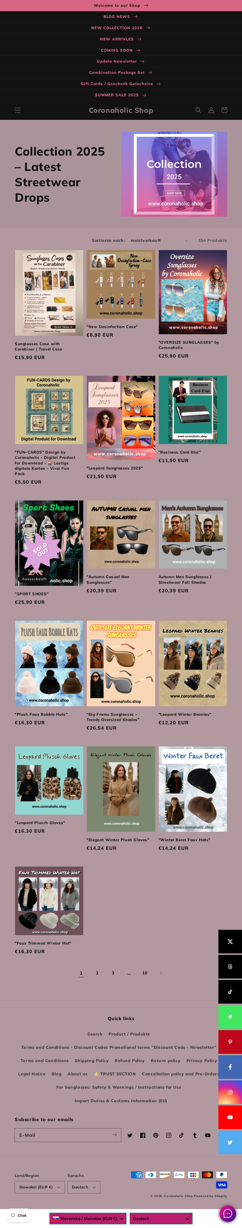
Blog (56, 1074)
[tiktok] (230, 992)
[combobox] (88, 1218)
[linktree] (230, 1017)
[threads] (230, 967)
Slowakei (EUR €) (36, 1187)
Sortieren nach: (108, 240)
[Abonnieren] (114, 1134)
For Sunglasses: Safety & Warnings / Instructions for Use (119, 1087)
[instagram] (230, 1092)
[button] (17, 110)
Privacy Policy (202, 1060)
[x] (230, 941)
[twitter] (230, 1142)
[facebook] (230, 1067)
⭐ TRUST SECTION (115, 1074)
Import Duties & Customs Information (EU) (121, 1100)
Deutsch (80, 1187)
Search (95, 1034)
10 (144, 973)
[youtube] (230, 1117)
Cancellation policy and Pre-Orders (180, 1074)
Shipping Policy (92, 1060)
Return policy (165, 1060)
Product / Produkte (129, 1034)
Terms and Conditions (45, 1060)
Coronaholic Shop (179, 1196)
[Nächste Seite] (160, 973)
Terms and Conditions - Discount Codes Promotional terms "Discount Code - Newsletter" (118, 1047)
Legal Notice (31, 1074)
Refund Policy (130, 1060)
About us (78, 1074)
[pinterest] (230, 1042)
